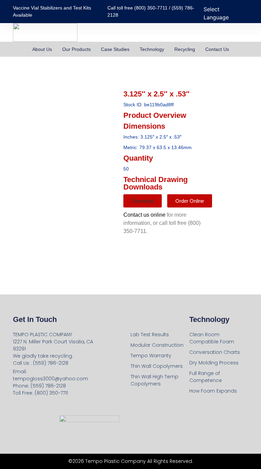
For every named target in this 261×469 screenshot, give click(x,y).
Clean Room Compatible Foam (211, 338)
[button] (142, 201)
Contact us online (144, 215)
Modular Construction (157, 345)
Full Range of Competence (205, 377)
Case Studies (115, 49)
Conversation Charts (214, 352)
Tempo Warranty (150, 355)
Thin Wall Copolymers (156, 366)
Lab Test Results (149, 334)
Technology (152, 49)
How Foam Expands (213, 390)
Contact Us (217, 49)
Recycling (184, 49)
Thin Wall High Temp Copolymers (154, 380)
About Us (42, 49)
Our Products (76, 49)
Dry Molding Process (214, 362)
